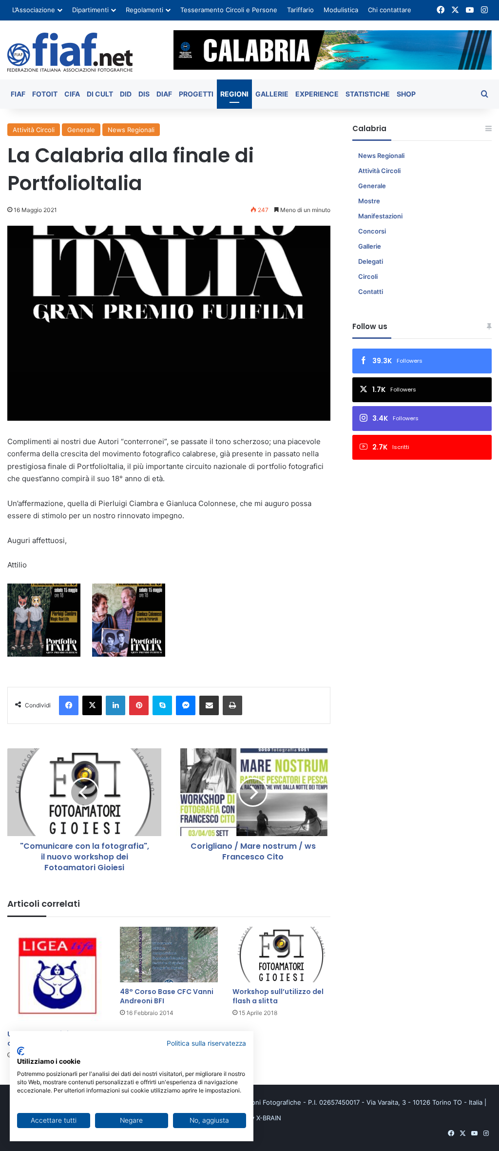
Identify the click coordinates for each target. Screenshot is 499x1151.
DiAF (164, 94)
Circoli (368, 276)
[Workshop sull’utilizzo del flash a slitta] (281, 954)
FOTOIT (45, 94)
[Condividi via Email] (209, 705)
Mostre (369, 201)
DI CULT (100, 94)
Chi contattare (389, 10)
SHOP (406, 94)
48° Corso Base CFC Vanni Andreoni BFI (166, 996)
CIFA (72, 94)
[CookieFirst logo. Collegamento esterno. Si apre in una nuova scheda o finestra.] (20, 1051)
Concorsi (372, 231)
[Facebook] (68, 705)
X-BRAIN (268, 1118)
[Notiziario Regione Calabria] (70, 52)
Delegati (370, 261)
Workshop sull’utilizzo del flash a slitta (278, 996)
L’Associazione (33, 10)
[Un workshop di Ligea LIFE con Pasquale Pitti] (56, 976)
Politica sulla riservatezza (206, 1043)
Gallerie (271, 94)
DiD (126, 94)
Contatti (370, 291)
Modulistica (341, 10)
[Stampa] (232, 705)
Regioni (234, 94)
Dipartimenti (90, 10)
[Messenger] (185, 705)
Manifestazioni (380, 216)
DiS (144, 94)
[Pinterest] (139, 705)
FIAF (18, 94)
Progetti (196, 94)
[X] (92, 705)
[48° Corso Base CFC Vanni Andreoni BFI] (169, 954)
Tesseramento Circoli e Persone (228, 10)
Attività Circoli (34, 130)
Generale (81, 130)
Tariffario (300, 10)
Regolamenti (144, 10)
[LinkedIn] (115, 705)
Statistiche (367, 94)
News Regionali (131, 130)
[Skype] (162, 705)
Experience (317, 94)
